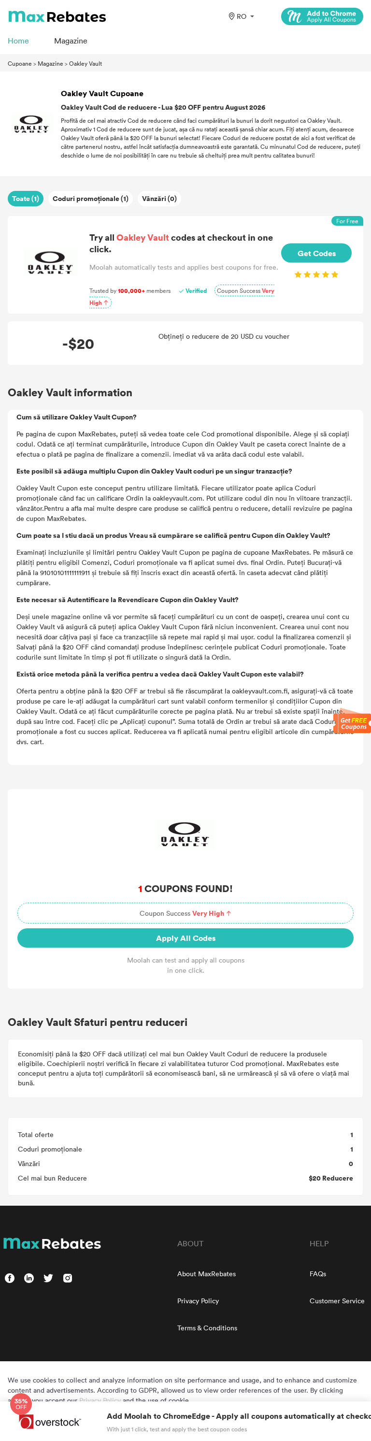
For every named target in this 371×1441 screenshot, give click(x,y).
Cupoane (20, 63)
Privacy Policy (198, 1300)
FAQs (318, 1273)
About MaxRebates (206, 1273)
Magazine (50, 63)
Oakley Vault (85, 63)
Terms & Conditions (207, 1327)
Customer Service (337, 1300)
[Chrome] (322, 16)
